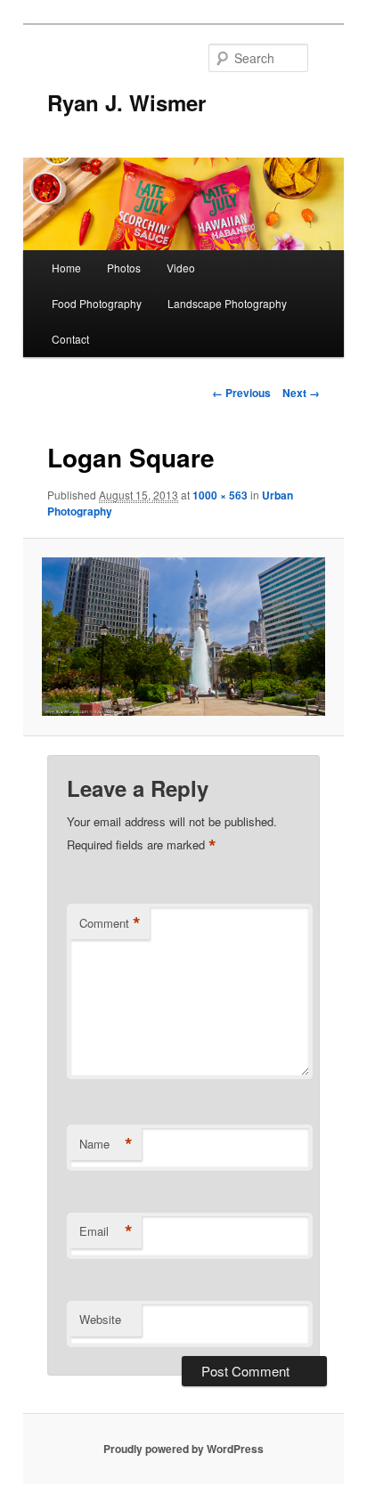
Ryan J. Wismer (126, 102)
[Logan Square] (183, 637)
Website (100, 1319)
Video (181, 267)
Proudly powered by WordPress (183, 1449)
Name (106, 1144)
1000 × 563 (220, 495)
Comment (110, 923)
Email (106, 1231)
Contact (70, 338)
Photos (124, 267)
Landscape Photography (227, 303)
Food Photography (97, 303)
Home (66, 267)
